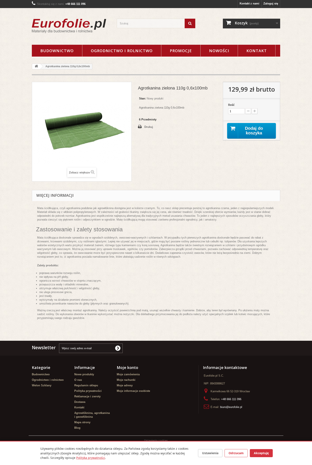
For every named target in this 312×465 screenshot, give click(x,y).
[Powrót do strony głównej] (36, 66)
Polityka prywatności (88, 390)
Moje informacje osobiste (133, 390)
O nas (78, 379)
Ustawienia (210, 453)
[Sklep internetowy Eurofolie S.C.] (71, 26)
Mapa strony (82, 422)
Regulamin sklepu (86, 385)
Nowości (219, 50)
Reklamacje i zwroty (87, 396)
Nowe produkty (84, 374)
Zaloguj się (270, 3)
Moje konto (127, 367)
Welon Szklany (41, 385)
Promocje (181, 50)
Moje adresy (125, 385)
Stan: (142, 98)
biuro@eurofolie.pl (231, 407)
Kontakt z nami (249, 3)
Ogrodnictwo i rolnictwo (122, 50)
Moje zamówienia (128, 374)
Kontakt (256, 50)
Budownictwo (57, 50)
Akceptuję (261, 453)
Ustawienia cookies (156, 440)
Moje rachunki (126, 379)
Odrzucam (236, 453)
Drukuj (148, 126)
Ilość (231, 104)
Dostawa (79, 402)
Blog (77, 427)
